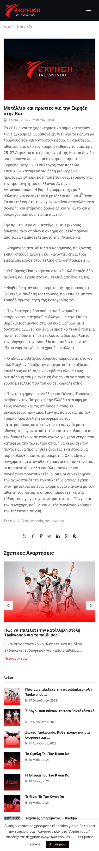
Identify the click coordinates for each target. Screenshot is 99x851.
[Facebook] (33, 537)
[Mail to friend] (49, 537)
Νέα (29, 26)
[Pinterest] (41, 537)
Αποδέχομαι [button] (57, 844)
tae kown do (54, 521)
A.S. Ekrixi (21, 521)
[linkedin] (58, 537)
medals (37, 521)
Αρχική (8, 26)
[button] (8, 605)
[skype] (73, 537)
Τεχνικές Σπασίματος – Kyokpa (51, 818)
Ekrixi (50, 120)
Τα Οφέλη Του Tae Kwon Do (47, 754)
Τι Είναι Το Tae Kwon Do (44, 797)
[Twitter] (26, 537)
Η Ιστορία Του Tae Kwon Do (47, 775)
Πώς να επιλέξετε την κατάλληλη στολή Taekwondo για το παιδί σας (42, 632)
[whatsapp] (66, 537)
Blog (20, 26)
